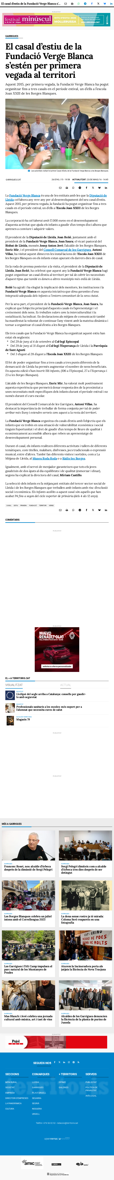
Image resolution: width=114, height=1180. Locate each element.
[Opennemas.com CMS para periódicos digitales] (57, 1139)
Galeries (63, 1087)
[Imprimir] (72, 3)
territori (42, 505)
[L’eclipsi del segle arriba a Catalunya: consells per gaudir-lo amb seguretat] (10, 695)
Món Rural (11, 1082)
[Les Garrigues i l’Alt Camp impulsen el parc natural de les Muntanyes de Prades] (28, 945)
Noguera (37, 1109)
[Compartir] (78, 3)
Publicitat (91, 1082)
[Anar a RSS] (78, 1062)
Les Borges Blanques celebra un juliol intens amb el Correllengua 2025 (28, 917)
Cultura (9, 1109)
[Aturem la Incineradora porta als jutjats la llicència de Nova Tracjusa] (85, 945)
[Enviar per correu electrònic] (65, 3)
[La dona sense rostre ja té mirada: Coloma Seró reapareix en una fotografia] (85, 895)
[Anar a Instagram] (68, 1062)
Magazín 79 (23, 719)
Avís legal (91, 1096)
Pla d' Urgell (39, 1093)
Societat (10, 1087)
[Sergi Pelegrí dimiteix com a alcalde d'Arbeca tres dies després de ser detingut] (85, 846)
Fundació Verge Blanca (24, 195)
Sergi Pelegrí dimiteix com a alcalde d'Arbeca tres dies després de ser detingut (83, 869)
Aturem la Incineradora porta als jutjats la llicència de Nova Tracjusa (83, 967)
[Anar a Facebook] (54, 1062)
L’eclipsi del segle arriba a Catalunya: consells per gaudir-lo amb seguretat (51, 695)
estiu (16, 505)
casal (9, 505)
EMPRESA (10, 1093)
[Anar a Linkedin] (64, 1062)
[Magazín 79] (10, 720)
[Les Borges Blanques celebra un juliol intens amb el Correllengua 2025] (28, 895)
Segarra (36, 1098)
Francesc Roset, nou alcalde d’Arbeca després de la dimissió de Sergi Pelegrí (28, 868)
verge (51, 505)
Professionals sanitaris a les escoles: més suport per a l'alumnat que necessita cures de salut (49, 708)
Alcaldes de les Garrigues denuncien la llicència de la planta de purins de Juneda (84, 1019)
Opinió (62, 1082)
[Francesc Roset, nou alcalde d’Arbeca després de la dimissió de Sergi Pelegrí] (28, 846)
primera (23, 505)
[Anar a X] (59, 1062)
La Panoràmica (13, 1103)
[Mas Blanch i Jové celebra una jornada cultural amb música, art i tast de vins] (28, 995)
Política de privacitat (92, 1089)
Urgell (36, 1114)
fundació (33, 505)
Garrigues (11, 36)
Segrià (35, 1103)
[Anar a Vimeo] (73, 1062)
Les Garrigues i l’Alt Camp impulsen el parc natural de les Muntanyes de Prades (28, 969)
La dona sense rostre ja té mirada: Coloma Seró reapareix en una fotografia (82, 919)
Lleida (35, 1082)
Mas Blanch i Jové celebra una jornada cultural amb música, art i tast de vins (28, 1017)
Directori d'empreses (16, 1098)
